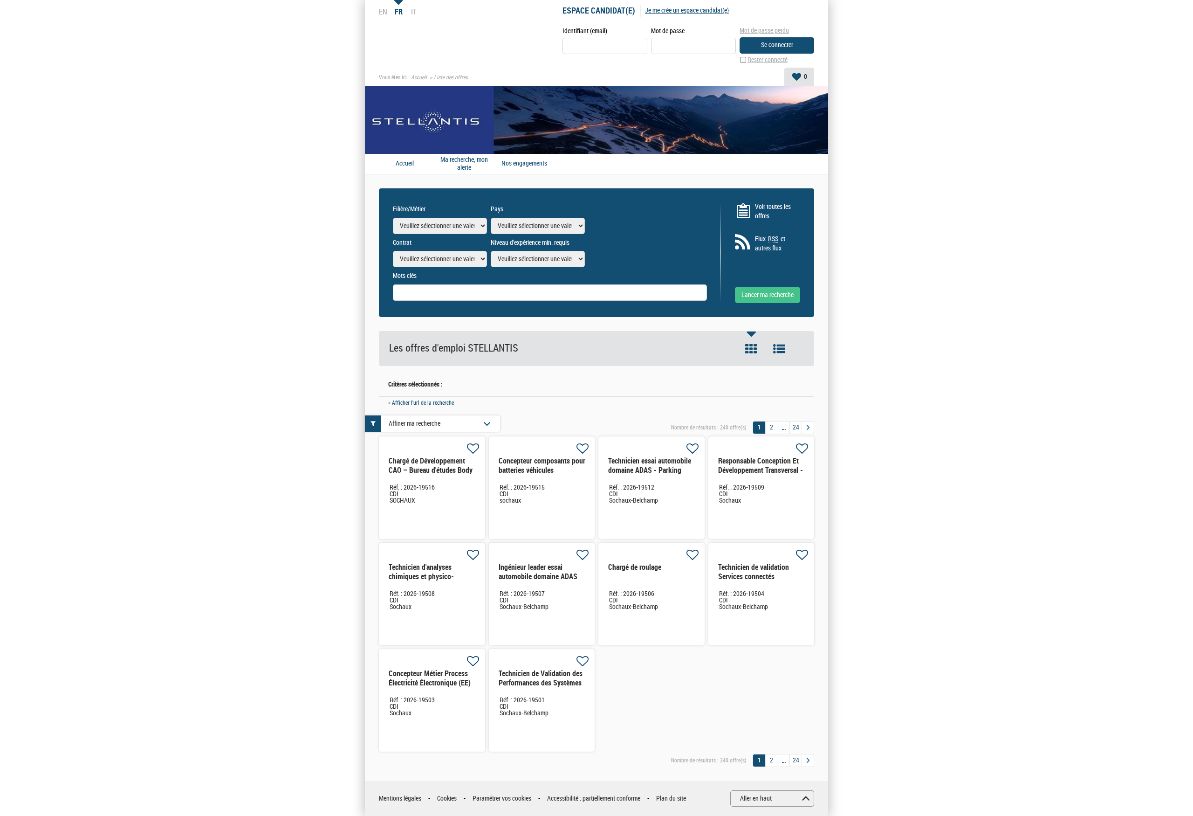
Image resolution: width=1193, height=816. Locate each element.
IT (414, 11)
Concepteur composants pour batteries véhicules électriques (542, 470)
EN (383, 11)
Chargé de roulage (634, 567)
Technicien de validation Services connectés (753, 572)
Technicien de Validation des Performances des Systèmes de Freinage (541, 683)
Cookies (447, 798)
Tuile (751, 349)
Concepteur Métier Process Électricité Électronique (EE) (430, 678)
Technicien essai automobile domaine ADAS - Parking (649, 465)
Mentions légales (400, 798)
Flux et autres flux (770, 243)
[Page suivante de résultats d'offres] (808, 428)
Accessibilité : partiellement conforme (593, 798)
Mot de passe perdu (764, 31)
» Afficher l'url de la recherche (421, 403)
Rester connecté (767, 60)
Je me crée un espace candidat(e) (687, 10)
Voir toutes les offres (773, 211)
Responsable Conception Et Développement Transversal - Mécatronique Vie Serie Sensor (760, 474)
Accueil (419, 77)
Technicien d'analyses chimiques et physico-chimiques (421, 576)
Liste (779, 349)
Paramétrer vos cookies (502, 798)
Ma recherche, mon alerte (464, 164)
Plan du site (671, 798)
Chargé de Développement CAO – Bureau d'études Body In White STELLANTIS (431, 470)
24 (796, 427)
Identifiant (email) (584, 31)
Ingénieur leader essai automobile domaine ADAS (538, 572)
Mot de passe (668, 31)
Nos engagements (524, 163)
